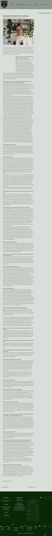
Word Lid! (46, 4)
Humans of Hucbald (15, 18)
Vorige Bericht (4, 487)
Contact (41, 4)
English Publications (7, 18)
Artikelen (36, 4)
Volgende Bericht (32, 487)
